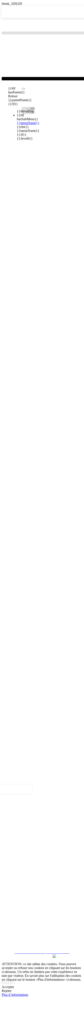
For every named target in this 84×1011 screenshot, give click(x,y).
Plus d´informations (15, 995)
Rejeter (6, 991)
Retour (12, 96)
